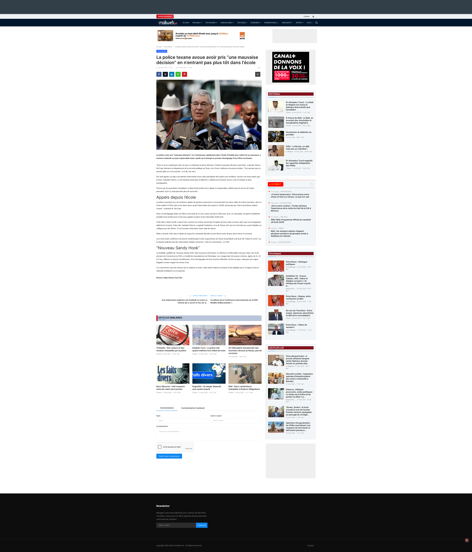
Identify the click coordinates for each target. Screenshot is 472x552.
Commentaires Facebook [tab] (193, 408)
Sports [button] (299, 22)
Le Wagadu (290, 366)
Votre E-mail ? (216, 416)
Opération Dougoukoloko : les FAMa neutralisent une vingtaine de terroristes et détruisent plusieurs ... (298, 426)
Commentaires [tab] (167, 408)
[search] (316, 22)
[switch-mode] (314, 16)
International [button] (270, 22)
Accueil (158, 47)
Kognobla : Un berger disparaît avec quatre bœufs (206, 387)
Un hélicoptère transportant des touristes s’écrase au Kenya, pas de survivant (245, 350)
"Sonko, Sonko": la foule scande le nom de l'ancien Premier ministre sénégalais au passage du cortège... (299, 411)
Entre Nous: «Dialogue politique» (296, 263)
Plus (309, 22)
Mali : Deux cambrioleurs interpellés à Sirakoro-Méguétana (244, 387)
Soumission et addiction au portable (298, 133)
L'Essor (158, 354)
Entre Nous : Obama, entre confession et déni (298, 297)
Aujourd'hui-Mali (291, 289)
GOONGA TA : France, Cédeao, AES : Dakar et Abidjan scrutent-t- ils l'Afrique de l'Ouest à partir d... (298, 281)
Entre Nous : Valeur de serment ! (296, 326)
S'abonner (202, 525)
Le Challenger (291, 267)
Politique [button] (241, 22)
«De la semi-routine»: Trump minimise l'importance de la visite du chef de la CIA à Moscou (291, 208)
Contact (307, 16)
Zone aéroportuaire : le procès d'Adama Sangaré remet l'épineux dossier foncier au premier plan (297, 360)
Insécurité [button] (286, 22)
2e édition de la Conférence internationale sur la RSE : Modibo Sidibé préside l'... (234, 301)
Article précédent (200, 296)
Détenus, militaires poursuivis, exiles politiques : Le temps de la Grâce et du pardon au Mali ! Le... (299, 393)
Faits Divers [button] (210, 22)
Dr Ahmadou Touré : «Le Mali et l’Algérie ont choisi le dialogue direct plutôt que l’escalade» (299, 106)
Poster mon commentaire (169, 456)
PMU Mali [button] (196, 22)
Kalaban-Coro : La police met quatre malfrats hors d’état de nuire (208, 349)
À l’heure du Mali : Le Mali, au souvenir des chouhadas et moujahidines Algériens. (299, 120)
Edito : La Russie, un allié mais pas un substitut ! (297, 147)
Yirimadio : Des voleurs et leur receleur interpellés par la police (171, 349)
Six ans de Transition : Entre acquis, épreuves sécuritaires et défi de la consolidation (300, 313)
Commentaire (162, 426)
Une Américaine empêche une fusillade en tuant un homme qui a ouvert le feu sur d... (184, 301)
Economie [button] (255, 22)
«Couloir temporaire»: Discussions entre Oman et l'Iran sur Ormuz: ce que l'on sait (290, 195)
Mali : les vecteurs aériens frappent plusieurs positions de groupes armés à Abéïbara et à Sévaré (289, 233)
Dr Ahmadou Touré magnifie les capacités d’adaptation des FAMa (299, 163)
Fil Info (186, 22)
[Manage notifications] (467, 540)
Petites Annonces (164, 16)
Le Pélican (289, 152)
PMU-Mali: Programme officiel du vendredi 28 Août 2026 (291, 220)
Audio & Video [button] (226, 22)
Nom (158, 416)
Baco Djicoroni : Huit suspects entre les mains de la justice (170, 387)
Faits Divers (168, 47)
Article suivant (216, 296)
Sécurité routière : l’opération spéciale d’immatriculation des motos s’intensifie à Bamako (299, 377)
